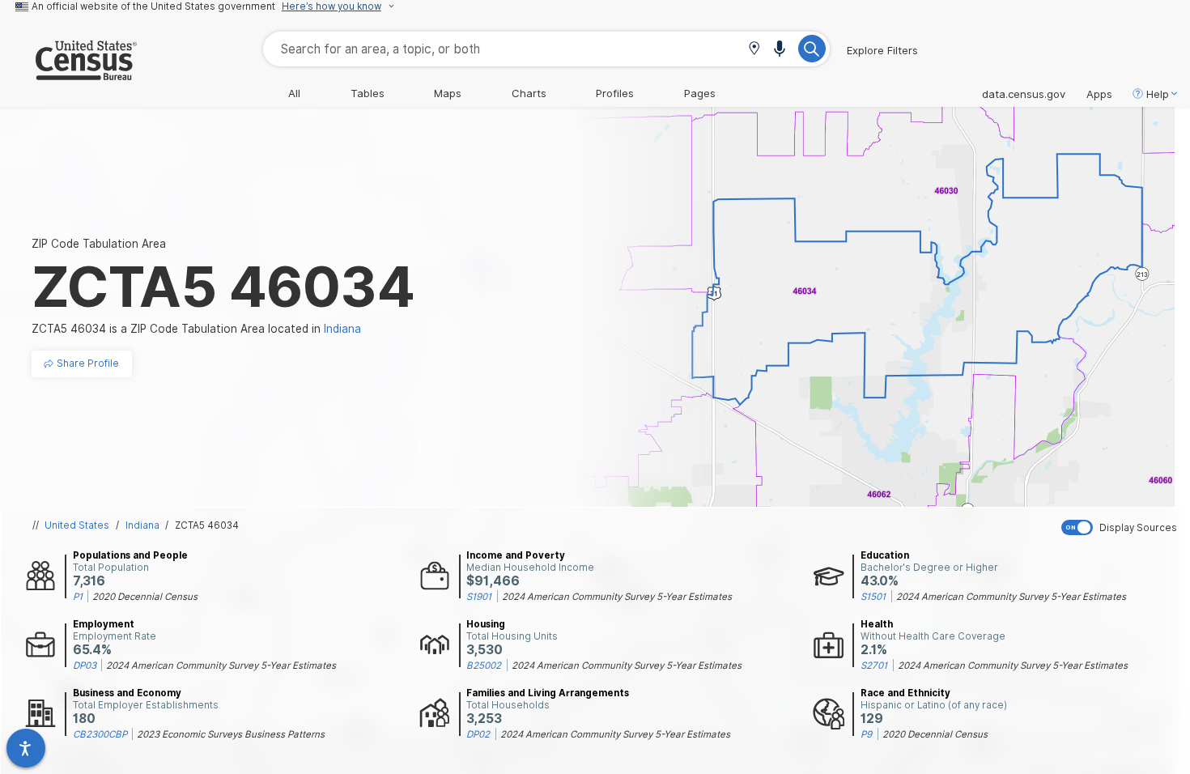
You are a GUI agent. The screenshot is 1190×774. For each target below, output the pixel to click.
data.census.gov (1023, 93)
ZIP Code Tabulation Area (99, 243)
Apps (1099, 93)
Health (877, 624)
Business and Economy (127, 693)
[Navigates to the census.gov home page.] (68, 73)
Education (885, 555)
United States (77, 525)
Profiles (615, 93)
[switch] (1122, 527)
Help (1157, 93)
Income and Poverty (515, 555)
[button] (754, 49)
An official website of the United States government (153, 6)
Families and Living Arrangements (547, 693)
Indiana (142, 525)
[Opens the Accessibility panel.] (25, 748)
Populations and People (130, 555)
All (294, 93)
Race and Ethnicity (905, 693)
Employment (103, 624)
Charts (529, 93)
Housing (485, 624)
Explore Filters (882, 50)
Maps (447, 93)
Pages (700, 93)
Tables (368, 93)
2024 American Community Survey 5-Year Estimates (617, 596)
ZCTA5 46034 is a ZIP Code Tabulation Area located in (196, 328)
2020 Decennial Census (145, 596)
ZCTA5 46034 (207, 525)
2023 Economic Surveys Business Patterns (231, 734)
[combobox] (546, 49)
